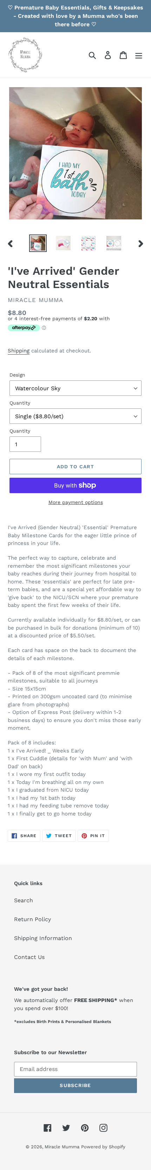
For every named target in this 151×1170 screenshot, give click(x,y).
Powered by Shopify (103, 1146)
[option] (38, 243)
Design (17, 375)
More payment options (75, 502)
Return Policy (32, 919)
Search (23, 900)
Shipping (18, 351)
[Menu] (138, 55)
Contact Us (29, 957)
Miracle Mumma (62, 1146)
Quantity (19, 403)
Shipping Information (43, 938)
